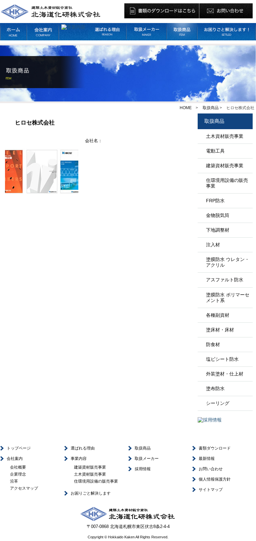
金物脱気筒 (217, 215)
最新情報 (207, 458)
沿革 (14, 481)
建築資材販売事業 (224, 165)
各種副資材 (217, 315)
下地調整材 (217, 230)
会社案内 (15, 458)
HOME (186, 107)
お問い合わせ (211, 469)
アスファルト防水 (224, 279)
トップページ (19, 448)
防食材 (213, 344)
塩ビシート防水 (222, 359)
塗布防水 (215, 388)
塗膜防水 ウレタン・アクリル (227, 262)
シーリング (217, 403)
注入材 (213, 244)
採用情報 (143, 469)
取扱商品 (211, 107)
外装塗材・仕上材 (224, 373)
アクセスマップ (24, 488)
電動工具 (215, 151)
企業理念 (18, 474)
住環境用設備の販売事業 (227, 183)
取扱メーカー (147, 458)
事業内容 (79, 458)
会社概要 (18, 467)
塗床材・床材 (220, 329)
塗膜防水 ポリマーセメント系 (227, 297)
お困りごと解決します (91, 493)
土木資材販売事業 (224, 136)
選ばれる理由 (83, 448)
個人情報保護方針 (215, 479)
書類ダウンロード (215, 448)
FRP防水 (215, 200)
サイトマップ (211, 489)
